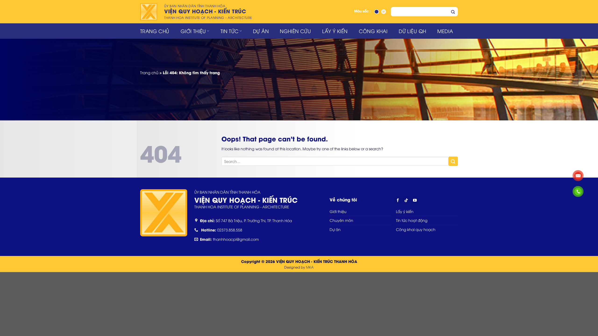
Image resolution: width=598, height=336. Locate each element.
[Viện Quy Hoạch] (149, 11)
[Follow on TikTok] (406, 200)
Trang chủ (154, 31)
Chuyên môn (341, 220)
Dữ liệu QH (412, 31)
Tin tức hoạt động (411, 220)
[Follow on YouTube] (415, 200)
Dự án (261, 31)
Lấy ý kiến (334, 31)
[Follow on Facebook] (398, 200)
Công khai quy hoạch (415, 229)
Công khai (373, 31)
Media (445, 31)
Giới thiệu (193, 31)
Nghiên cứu (295, 31)
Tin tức (230, 31)
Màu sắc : (362, 11)
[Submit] (453, 12)
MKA (310, 267)
